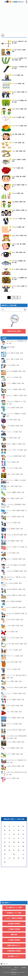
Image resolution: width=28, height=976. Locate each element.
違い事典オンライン (14, 956)
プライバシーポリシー (7, 967)
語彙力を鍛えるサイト (14, 945)
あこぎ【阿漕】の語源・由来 (15, 528)
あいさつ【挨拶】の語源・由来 (15, 699)
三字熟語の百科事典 (14, 940)
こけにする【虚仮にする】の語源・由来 (17, 566)
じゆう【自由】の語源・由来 (15, 407)
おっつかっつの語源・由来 (14, 650)
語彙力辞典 (14, 934)
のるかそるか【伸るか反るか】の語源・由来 (17, 773)
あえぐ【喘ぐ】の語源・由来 (15, 359)
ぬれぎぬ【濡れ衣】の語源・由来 (16, 589)
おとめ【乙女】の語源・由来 (15, 619)
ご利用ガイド (16, 967)
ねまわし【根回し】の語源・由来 (16, 444)
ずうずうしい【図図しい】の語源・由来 (17, 481)
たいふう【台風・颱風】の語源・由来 (17, 512)
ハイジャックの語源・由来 (14, 432)
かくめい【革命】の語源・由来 (15, 742)
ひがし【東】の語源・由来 (14, 486)
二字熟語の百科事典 (14, 929)
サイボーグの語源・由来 (13, 669)
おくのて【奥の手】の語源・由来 (16, 607)
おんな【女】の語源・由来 (14, 662)
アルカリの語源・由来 (13, 462)
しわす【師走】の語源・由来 (15, 425)
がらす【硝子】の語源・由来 (15, 353)
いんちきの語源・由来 (13, 365)
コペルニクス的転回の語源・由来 (16, 456)
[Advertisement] (14, 18)
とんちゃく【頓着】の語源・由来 (16, 389)
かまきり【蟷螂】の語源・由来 (15, 492)
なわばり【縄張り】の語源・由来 (16, 595)
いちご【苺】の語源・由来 (14, 711)
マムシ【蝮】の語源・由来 (14, 681)
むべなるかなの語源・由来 (14, 583)
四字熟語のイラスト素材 (14, 913)
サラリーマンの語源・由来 (14, 724)
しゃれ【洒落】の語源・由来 (15, 748)
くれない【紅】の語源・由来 (15, 474)
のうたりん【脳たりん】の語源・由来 (17, 548)
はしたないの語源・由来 (13, 522)
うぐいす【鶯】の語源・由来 (15, 754)
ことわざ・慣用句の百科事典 (14, 918)
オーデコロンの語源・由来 (14, 468)
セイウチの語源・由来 (13, 553)
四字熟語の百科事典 (14, 924)
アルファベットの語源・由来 (15, 656)
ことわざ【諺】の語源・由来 (15, 625)
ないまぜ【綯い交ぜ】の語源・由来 (17, 644)
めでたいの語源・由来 (13, 778)
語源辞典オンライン (15, 972)
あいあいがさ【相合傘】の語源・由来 (17, 615)
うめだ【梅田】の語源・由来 (15, 541)
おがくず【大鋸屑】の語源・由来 (16, 371)
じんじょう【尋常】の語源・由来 (16, 693)
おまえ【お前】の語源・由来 (15, 705)
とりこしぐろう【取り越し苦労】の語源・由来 (17, 676)
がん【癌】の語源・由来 (13, 419)
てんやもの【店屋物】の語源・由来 (17, 571)
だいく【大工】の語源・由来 (15, 637)
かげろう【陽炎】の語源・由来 (15, 717)
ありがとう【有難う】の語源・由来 (17, 395)
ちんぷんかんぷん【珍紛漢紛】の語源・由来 (17, 342)
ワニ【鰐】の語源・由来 (13, 438)
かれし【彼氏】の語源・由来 (15, 498)
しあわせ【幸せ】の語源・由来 (15, 766)
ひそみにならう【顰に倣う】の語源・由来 (16, 578)
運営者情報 (23, 967)
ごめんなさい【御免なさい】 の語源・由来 (16, 403)
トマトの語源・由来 (12, 631)
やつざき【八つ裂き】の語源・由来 (17, 687)
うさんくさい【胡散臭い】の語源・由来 (17, 415)
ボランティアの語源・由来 (14, 377)
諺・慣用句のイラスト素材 (14, 907)
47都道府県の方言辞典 (14, 951)
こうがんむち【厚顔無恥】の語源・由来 (17, 505)
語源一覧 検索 (10, 347)
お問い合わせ (14, 969)
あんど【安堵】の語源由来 (14, 601)
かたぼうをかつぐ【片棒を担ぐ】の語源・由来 (17, 761)
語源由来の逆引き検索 (14, 331)
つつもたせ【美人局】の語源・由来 (17, 535)
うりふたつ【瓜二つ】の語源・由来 (17, 450)
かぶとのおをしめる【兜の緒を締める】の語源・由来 (17, 737)
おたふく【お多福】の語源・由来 (16, 559)
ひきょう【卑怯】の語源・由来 (15, 516)
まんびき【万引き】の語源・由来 (16, 730)
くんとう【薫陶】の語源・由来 (15, 383)
